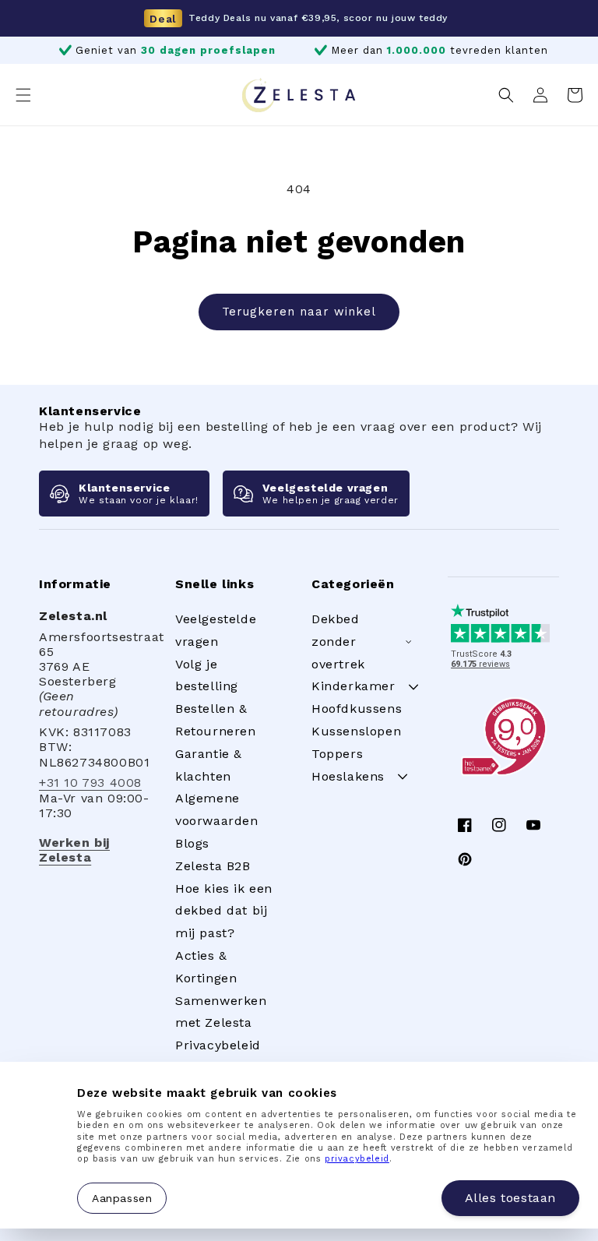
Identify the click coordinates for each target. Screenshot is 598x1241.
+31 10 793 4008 (90, 782)
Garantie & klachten (208, 765)
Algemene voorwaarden (217, 809)
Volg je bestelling (206, 675)
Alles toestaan (510, 1197)
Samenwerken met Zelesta (221, 1012)
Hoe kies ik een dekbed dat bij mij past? (224, 911)
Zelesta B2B (213, 865)
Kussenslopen (356, 731)
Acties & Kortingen (206, 966)
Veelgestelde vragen (215, 630)
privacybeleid (357, 1159)
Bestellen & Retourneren (215, 720)
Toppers (337, 753)
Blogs (192, 843)
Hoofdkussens (356, 708)
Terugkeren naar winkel (299, 312)
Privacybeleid (218, 1045)
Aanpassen (122, 1197)
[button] (23, 95)
